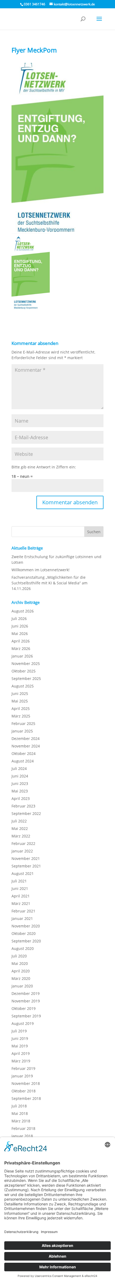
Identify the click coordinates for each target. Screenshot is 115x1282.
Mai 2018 (19, 1113)
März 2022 (20, 836)
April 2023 (20, 798)
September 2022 (26, 813)
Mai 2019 (19, 1045)
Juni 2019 (19, 1038)
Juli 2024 (19, 768)
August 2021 (22, 873)
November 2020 (25, 925)
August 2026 (22, 611)
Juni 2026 (19, 626)
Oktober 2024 (23, 753)
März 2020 (20, 978)
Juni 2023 (19, 783)
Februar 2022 (23, 843)
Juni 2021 (19, 888)
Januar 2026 (22, 656)
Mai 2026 (19, 633)
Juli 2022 (19, 821)
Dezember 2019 (25, 993)
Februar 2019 (23, 1068)
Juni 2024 (19, 776)
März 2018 (20, 1120)
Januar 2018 (22, 1135)
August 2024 (22, 761)
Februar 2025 (23, 723)
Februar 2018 (23, 1128)
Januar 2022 (22, 851)
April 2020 (20, 970)
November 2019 (25, 1000)
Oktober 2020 (23, 933)
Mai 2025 (19, 701)
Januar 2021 (22, 918)
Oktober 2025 (23, 671)
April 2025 (20, 708)
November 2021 (25, 858)
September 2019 (26, 1015)
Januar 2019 (22, 1075)
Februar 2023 (23, 806)
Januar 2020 (22, 985)
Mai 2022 (19, 828)
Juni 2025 (19, 693)
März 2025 (20, 716)
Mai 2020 (19, 963)
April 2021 (20, 895)
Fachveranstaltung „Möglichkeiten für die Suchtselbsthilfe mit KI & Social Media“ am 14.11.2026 (49, 583)
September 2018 (26, 1098)
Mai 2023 (19, 791)
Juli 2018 (19, 1105)
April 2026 (20, 641)
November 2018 (25, 1083)
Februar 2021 (23, 910)
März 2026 (20, 648)
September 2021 (26, 866)
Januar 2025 (22, 731)
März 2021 (20, 903)
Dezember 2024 (25, 738)
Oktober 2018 (23, 1090)
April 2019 (20, 1053)
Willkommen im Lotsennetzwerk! (40, 569)
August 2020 (22, 948)
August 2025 (22, 686)
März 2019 (20, 1060)
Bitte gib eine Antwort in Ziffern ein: (43, 466)
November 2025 (25, 663)
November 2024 (25, 746)
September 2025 (26, 678)
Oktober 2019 (23, 1008)
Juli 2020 (19, 955)
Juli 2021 (19, 881)
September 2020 (26, 940)
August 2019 (22, 1023)
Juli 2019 (19, 1030)
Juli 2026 (19, 618)
